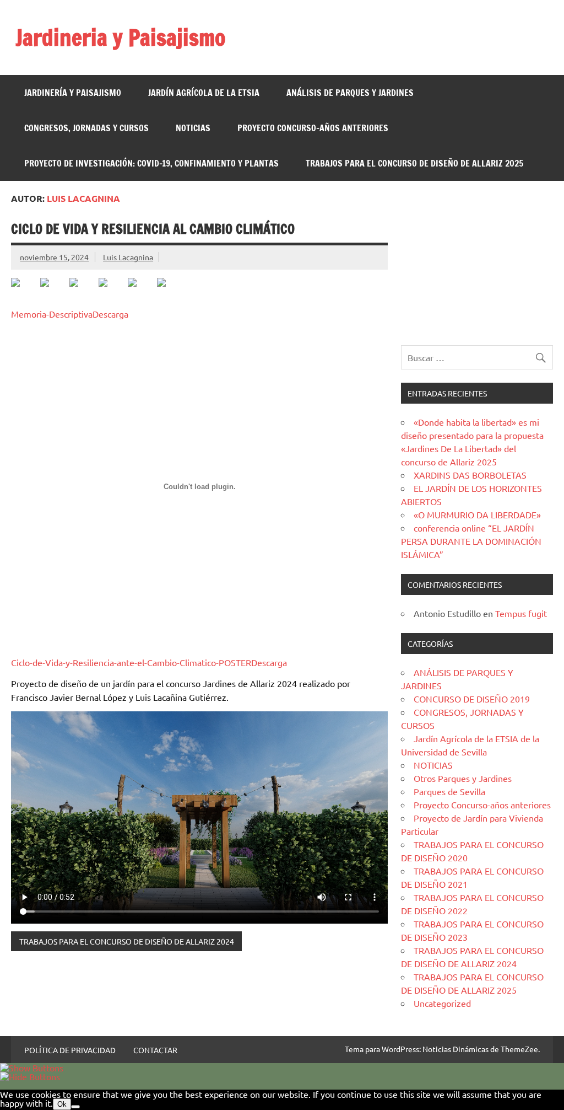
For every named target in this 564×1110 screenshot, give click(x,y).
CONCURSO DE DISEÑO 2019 (472, 698)
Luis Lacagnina (128, 257)
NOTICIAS (193, 128)
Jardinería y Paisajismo (72, 93)
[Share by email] (170, 291)
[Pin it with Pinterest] (112, 291)
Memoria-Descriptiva (52, 313)
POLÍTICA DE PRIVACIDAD (70, 1050)
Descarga (110, 313)
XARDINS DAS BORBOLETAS (470, 474)
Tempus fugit (521, 613)
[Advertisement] (476, 263)
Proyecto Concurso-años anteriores (312, 128)
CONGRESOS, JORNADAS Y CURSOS (86, 128)
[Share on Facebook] (24, 291)
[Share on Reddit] (82, 291)
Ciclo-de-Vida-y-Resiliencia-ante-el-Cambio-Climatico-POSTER (131, 662)
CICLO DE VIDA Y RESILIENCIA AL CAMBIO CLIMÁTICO (153, 228)
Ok (62, 1104)
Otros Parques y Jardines (463, 778)
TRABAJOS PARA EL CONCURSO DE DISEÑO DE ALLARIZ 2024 (126, 941)
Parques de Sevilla (449, 791)
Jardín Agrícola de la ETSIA (203, 93)
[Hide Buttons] (30, 1076)
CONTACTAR (155, 1050)
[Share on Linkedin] (141, 291)
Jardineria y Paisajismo (120, 37)
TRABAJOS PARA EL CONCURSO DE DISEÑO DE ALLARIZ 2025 (414, 163)
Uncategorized (442, 1003)
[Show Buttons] (31, 1067)
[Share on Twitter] (53, 291)
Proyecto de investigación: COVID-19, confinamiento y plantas (151, 163)
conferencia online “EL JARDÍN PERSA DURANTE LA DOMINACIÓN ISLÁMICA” (471, 541)
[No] (75, 1106)
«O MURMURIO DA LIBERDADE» (477, 514)
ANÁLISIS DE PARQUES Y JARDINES (350, 93)
